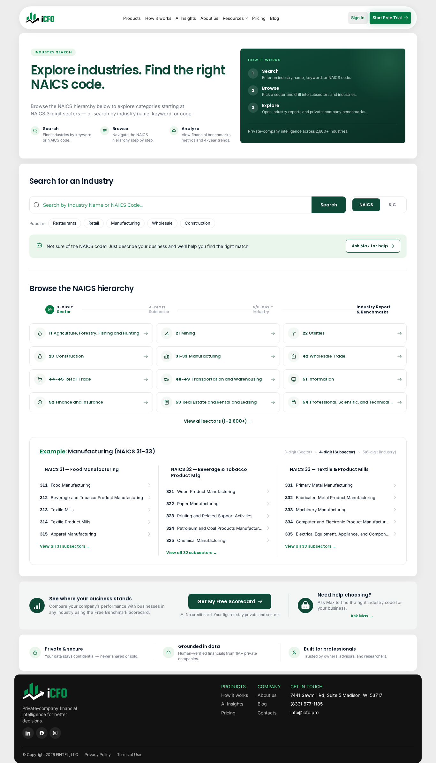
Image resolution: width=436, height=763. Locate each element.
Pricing (259, 18)
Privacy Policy (98, 754)
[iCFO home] (40, 18)
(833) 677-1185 (306, 703)
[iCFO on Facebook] (42, 733)
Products (132, 18)
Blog (274, 18)
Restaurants (64, 223)
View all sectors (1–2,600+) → (218, 421)
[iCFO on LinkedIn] (28, 733)
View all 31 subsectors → (65, 546)
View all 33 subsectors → (310, 546)
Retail (93, 223)
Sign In (358, 17)
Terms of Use (129, 754)
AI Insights (186, 18)
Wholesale (162, 223)
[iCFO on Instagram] (55, 733)
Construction (197, 223)
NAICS (366, 205)
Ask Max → (361, 616)
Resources (233, 18)
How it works (158, 18)
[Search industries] (36, 205)
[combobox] (177, 205)
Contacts (267, 712)
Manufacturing (125, 223)
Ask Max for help (370, 246)
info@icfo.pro (304, 712)
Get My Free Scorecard (226, 601)
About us (209, 18)
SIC (392, 205)
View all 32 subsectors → (191, 552)
